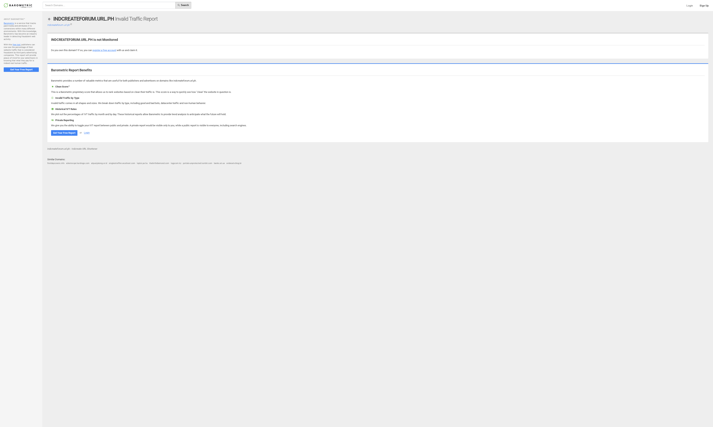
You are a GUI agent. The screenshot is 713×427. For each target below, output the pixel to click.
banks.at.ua (219, 163)
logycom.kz (176, 163)
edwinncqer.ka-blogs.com (77, 163)
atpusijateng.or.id (99, 163)
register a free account (104, 50)
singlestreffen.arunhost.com (122, 163)
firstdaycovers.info (55, 163)
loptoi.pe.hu (142, 163)
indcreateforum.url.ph (58, 25)
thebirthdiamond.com (159, 163)
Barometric (9, 23)
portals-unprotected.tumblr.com (197, 163)
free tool (16, 44)
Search (184, 5)
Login (689, 5)
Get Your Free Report (21, 69)
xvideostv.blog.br (234, 163)
